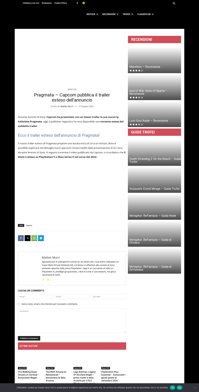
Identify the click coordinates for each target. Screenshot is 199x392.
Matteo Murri (66, 106)
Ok (172, 387)
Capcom (29, 225)
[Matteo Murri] (30, 268)
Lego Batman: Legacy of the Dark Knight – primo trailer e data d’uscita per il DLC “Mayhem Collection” (84, 378)
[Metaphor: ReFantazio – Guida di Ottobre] (154, 233)
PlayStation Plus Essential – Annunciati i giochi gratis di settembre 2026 (113, 376)
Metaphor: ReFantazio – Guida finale (152, 215)
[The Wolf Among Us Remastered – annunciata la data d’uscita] (58, 360)
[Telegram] (84, 3)
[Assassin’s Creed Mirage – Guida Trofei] (154, 180)
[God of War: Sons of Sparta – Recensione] (154, 87)
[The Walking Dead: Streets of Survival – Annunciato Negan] (30, 360)
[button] (174, 3)
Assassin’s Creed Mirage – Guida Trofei (154, 188)
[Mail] (48, 279)
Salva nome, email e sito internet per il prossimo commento (49, 304)
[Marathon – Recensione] (154, 60)
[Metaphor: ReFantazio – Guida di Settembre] (154, 260)
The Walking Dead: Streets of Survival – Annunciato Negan (28, 375)
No (179, 387)
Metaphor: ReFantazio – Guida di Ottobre (150, 241)
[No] (195, 387)
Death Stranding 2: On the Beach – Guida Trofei (155, 160)
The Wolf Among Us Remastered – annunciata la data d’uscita (56, 376)
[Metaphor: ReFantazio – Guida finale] (154, 207)
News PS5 (72, 89)
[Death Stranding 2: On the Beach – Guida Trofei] (154, 153)
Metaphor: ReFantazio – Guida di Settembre (150, 268)
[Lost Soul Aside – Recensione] (154, 114)
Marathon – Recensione (144, 66)
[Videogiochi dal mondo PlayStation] (41, 18)
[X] (27, 238)
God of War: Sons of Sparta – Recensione (148, 92)
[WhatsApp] (34, 238)
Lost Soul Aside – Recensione (148, 120)
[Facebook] (77, 3)
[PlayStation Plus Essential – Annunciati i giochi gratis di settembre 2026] (113, 360)
